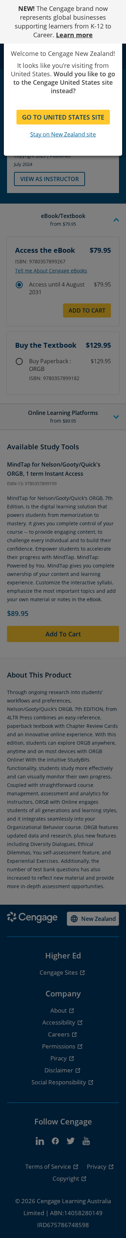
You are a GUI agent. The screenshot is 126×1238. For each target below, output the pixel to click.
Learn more (74, 35)
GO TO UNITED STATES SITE (63, 117)
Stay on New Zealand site (63, 134)
